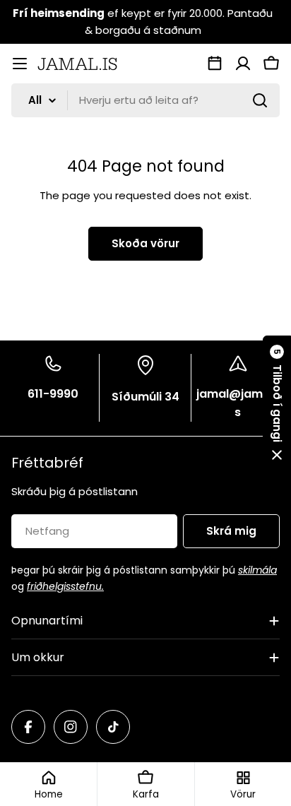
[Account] (242, 63)
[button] (277, 403)
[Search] (259, 100)
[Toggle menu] (19, 63)
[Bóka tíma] (214, 63)
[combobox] (145, 100)
